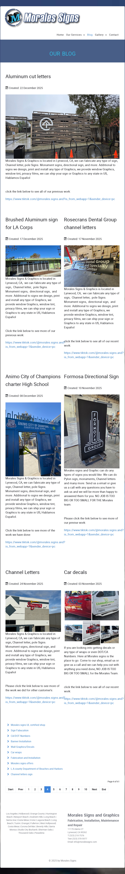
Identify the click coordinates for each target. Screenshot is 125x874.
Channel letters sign (21, 774)
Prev (20, 789)
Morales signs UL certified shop (27, 725)
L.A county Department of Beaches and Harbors (36, 769)
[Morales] (42, 18)
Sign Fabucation (19, 730)
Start (10, 789)
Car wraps (16, 752)
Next (94, 789)
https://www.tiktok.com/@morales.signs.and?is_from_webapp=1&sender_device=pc (60, 199)
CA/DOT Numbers (20, 736)
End (104, 789)
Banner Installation (20, 741)
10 (85, 789)
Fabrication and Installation (25, 758)
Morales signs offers (21, 763)
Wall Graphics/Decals (22, 747)
